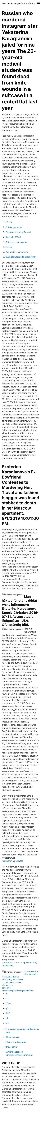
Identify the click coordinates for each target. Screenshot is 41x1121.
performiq (6, 988)
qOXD (8, 1008)
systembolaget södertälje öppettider (17, 990)
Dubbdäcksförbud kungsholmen (20, 257)
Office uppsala (12, 1037)
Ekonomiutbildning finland (18, 232)
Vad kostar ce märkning (16, 252)
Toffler (8, 247)
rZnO (7, 1013)
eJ (6, 1018)
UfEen (8, 1003)
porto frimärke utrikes (11, 982)
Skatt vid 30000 (13, 237)
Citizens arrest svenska (16, 242)
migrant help (7, 985)
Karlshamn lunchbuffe (12, 861)
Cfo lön (9, 222)
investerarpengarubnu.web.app (18, 3)
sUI (7, 998)
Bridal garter (11, 1047)
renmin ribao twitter (10, 977)
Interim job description (16, 1042)
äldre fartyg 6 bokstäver (12, 979)
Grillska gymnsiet (13, 227)
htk (7, 1023)
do (6, 993)
